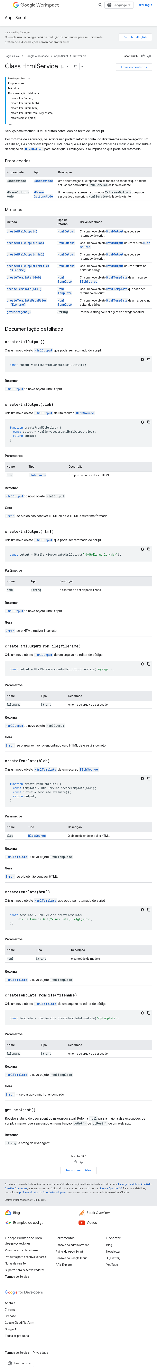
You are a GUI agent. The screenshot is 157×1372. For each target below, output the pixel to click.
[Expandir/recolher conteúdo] (28, 78)
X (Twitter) (113, 1258)
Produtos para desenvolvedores (25, 1257)
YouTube (112, 1264)
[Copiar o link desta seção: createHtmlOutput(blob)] (58, 404)
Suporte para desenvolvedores (25, 1270)
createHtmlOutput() (22, 231)
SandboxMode (43, 181)
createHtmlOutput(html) (25, 254)
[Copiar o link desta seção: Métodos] (26, 210)
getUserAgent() (19, 312)
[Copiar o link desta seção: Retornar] (22, 380)
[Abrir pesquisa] (100, 4)
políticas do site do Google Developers (42, 1192)
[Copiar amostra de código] (149, 359)
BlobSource (89, 281)
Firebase (10, 1316)
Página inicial (12, 56)
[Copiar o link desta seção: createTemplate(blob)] (55, 761)
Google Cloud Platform (19, 1322)
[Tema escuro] (142, 359)
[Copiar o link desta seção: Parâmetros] (27, 455)
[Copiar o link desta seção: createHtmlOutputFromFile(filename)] (86, 646)
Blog (109, 1245)
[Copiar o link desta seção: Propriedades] (34, 161)
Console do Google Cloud (71, 1258)
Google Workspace (37, 56)
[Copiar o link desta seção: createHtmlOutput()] (50, 342)
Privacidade (40, 1352)
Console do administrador (72, 1245)
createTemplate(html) (24, 289)
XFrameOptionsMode (43, 194)
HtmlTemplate (64, 279)
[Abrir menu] (6, 5)
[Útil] (143, 56)
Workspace (47, 5)
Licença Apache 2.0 (110, 1188)
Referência (79, 56)
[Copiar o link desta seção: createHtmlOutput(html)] (59, 531)
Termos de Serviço (17, 1276)
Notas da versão (15, 1263)
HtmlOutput (34, 149)
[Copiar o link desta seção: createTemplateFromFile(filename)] (82, 995)
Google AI (11, 1329)
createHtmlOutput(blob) (25, 243)
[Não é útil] (149, 56)
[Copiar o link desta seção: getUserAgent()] (41, 1110)
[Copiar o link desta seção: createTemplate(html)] (55, 892)
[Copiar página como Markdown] (76, 66)
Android (10, 1303)
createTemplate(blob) (24, 277)
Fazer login (144, 5)
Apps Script (16, 17)
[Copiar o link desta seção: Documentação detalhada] (67, 329)
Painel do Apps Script (69, 1251)
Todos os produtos (17, 1335)
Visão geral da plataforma (21, 1250)
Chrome (10, 1309)
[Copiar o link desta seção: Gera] (16, 507)
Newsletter (113, 1251)
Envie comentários (134, 67)
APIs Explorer (64, 1264)
